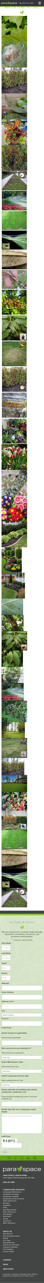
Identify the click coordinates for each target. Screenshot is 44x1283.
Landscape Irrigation (11, 1196)
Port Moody (7, 1214)
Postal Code (6, 1028)
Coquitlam (7, 1205)
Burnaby (6, 1203)
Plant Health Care (10, 1201)
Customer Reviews (10, 1247)
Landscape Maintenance (12, 1192)
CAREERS (7, 1260)
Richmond (7, 1216)
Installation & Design (11, 1194)
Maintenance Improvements (13, 1198)
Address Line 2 (8, 1001)
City (3, 1011)
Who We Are (8, 1234)
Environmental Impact (11, 1236)
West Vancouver (9, 1223)
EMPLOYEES (8, 1269)
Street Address (8, 992)
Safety (5, 1238)
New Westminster (10, 1210)
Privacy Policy (8, 1251)
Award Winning (8, 1242)
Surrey (5, 1218)
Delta (5, 1207)
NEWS (5, 1264)
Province (5, 1018)
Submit (4, 1152)
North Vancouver (9, 1212)
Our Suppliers (8, 1249)
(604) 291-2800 (28, 3)
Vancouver (7, 1221)
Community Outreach (11, 1245)
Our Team (7, 1240)
